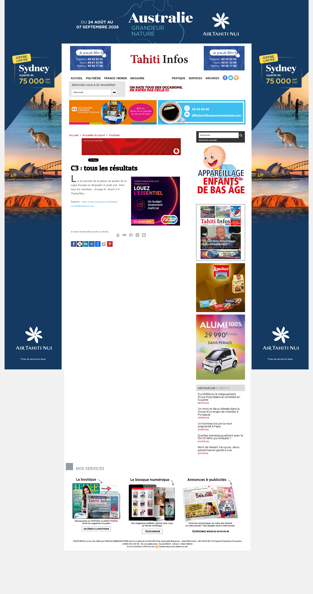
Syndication (164, 546)
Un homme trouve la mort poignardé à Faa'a (215, 425)
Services (195, 78)
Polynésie (93, 78)
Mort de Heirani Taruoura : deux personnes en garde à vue (218, 449)
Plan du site (149, 546)
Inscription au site (179, 546)
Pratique (178, 78)
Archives (212, 78)
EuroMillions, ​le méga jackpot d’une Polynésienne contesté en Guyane (219, 397)
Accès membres (134, 546)
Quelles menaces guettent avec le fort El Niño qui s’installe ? (220, 437)
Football (114, 135)
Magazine (137, 78)
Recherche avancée (208, 140)
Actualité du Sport (93, 135)
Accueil (77, 78)
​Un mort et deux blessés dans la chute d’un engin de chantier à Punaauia (218, 411)
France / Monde (115, 78)
